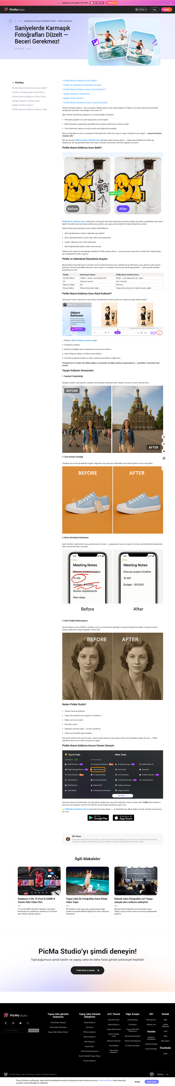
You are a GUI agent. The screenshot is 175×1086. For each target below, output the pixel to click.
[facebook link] (6, 1023)
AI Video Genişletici (132, 1046)
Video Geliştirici (90, 1022)
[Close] (171, 3)
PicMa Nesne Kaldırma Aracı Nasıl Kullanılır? (84, 89)
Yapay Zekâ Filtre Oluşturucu (132, 1030)
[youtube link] (20, 1023)
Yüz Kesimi (132, 1025)
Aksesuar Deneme (113, 1041)
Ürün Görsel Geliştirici (113, 1051)
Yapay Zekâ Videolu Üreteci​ (58, 1032)
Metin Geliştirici (90, 1037)
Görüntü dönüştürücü (133, 1041)
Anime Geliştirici (90, 1061)
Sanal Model (113, 1046)
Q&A (165, 1020)
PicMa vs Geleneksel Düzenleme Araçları (82, 84)
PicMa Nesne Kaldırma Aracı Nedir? (79, 80)
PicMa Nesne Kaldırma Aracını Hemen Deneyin (85, 102)
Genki (165, 1054)
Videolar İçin (151, 1025)
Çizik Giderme (133, 1020)
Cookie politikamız (106, 1080)
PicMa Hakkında (165, 1025)
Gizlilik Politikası (151, 1044)
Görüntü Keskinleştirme (89, 1051)
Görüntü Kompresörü (132, 1036)
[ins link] (13, 1023)
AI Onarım (89, 1027)
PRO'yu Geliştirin (89, 1032)
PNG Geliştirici (89, 1042)
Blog (165, 1036)
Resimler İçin (151, 1020)
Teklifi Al (111, 3)
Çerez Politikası (151, 1049)
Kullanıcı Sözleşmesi (151, 1038)
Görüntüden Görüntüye (58, 1027)
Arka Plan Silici (114, 1020)
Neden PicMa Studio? (73, 98)
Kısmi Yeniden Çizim (113, 1035)
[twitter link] (28, 1023)
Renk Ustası (89, 1046)
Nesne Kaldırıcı (113, 1025)
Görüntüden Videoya (58, 1022)
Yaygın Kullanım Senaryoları (76, 93)
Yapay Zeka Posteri (114, 1029)
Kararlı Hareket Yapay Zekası (89, 1056)
